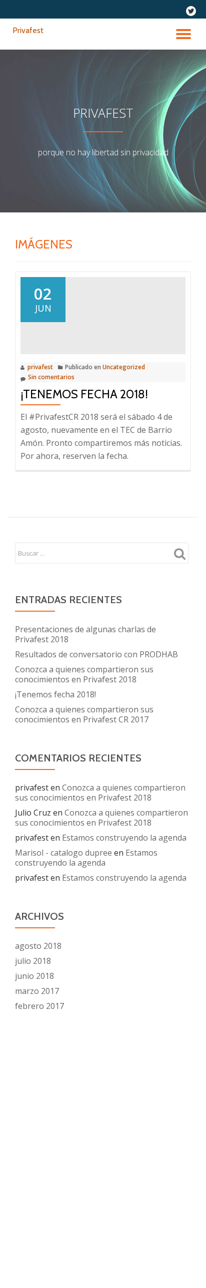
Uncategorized (123, 367)
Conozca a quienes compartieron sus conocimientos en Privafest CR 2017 (84, 714)
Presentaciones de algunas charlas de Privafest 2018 (85, 634)
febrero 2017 (39, 1005)
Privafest (28, 30)
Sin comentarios (51, 377)
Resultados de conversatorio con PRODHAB (96, 654)
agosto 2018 (38, 945)
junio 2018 (34, 975)
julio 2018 (33, 960)
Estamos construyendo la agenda (124, 837)
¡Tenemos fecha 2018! (84, 394)
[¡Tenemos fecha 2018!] (103, 314)
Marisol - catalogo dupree (63, 852)
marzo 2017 (37, 990)
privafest (40, 367)
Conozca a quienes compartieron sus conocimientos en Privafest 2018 (84, 674)
